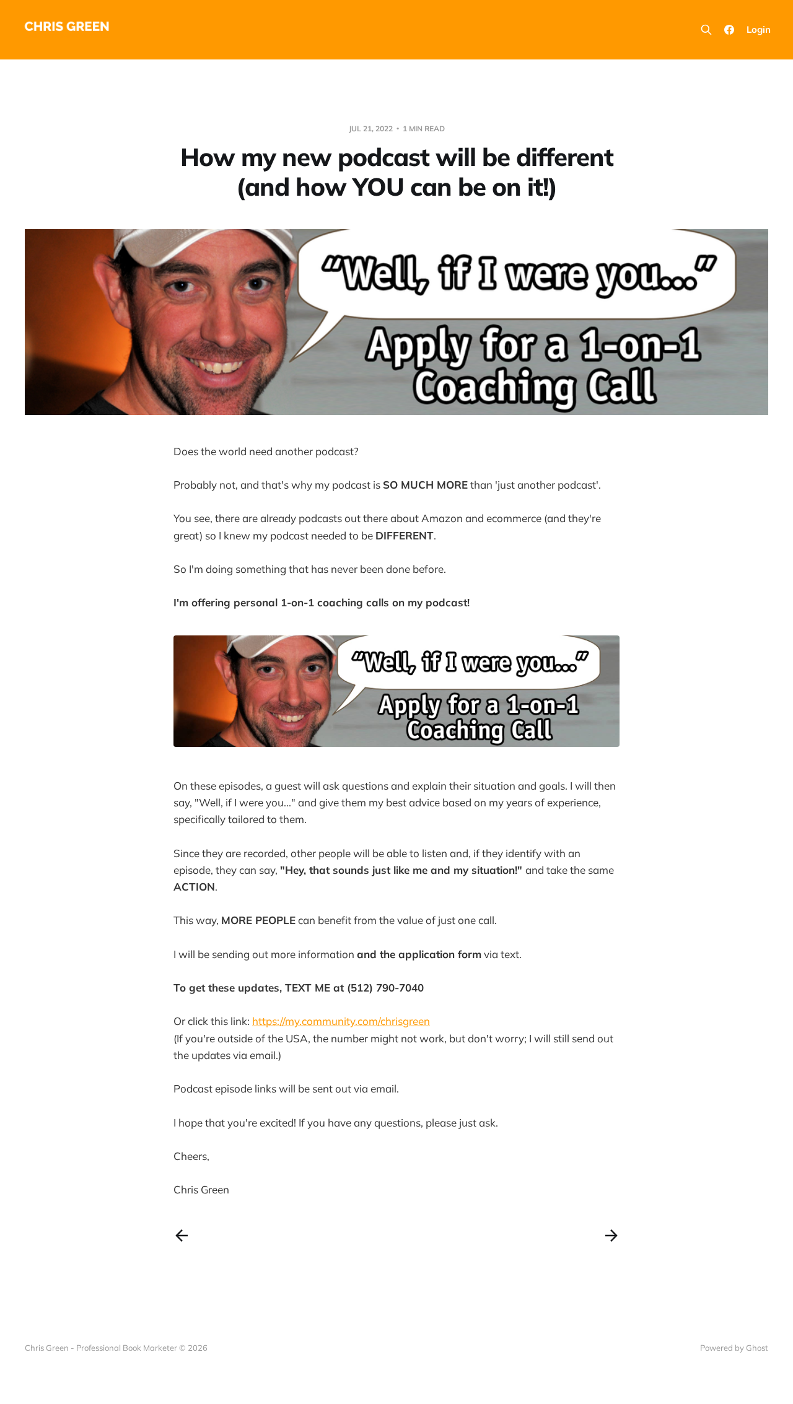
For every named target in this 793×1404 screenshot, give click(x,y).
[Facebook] (729, 30)
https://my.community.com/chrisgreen (341, 1020)
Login (759, 29)
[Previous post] (181, 1235)
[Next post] (611, 1235)
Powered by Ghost (734, 1348)
